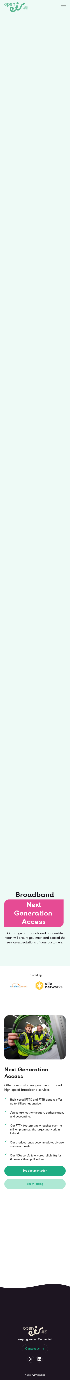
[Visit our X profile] (30, 1359)
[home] (16, 7)
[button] (60, 7)
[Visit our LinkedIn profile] (39, 1359)
